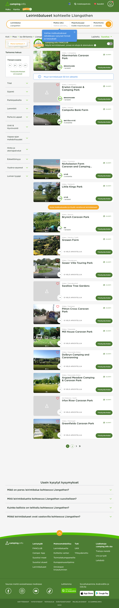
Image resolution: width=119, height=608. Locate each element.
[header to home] (15, 4)
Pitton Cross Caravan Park (75, 310)
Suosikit (100, 4)
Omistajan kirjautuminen (60, 568)
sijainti (108, 54)
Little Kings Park (72, 186)
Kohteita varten (61, 553)
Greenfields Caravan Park (78, 423)
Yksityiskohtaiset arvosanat (17, 73)
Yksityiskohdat (104, 67)
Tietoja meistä (103, 551)
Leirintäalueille (61, 548)
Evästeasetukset (63, 602)
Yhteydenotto (81, 553)
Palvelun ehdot (79, 602)
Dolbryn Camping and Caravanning (75, 356)
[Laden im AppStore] (87, 593)
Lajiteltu (95, 36)
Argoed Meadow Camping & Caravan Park (78, 379)
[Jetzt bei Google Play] (102, 593)
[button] (29, 24)
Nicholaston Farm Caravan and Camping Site (76, 165)
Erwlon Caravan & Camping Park (73, 88)
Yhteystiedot (37, 602)
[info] (95, 45)
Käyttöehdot (23, 602)
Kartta (16, 9)
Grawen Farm (70, 239)
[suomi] (69, 4)
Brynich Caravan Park (75, 217)
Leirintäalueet (39, 567)
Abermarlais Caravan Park (75, 57)
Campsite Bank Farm (75, 110)
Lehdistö (100, 560)
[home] (14, 543)
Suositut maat (39, 557)
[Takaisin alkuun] (59, 533)
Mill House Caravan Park (77, 331)
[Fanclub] (27, 9)
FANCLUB (37, 548)
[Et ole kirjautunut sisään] (110, 4)
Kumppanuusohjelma (62, 562)
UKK (77, 548)
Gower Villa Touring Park (77, 262)
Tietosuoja (49, 602)
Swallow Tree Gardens (76, 285)
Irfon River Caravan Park (77, 400)
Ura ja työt (101, 555)
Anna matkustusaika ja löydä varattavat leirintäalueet (73, 207)
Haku (8, 9)
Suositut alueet (40, 562)
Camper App (39, 553)
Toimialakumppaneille (62, 557)
